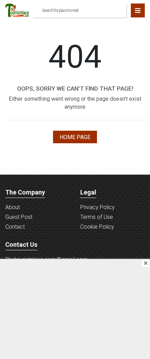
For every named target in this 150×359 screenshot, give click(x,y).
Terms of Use (96, 217)
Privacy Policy (97, 207)
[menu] (138, 10)
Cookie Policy (97, 226)
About (12, 207)
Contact (15, 226)
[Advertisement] (75, 308)
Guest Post (18, 217)
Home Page (75, 137)
